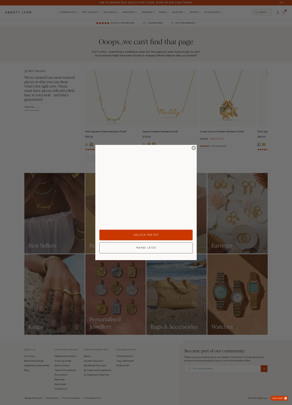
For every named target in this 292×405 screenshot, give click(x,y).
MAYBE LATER (146, 247)
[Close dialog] (193, 148)
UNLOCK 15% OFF (146, 234)
